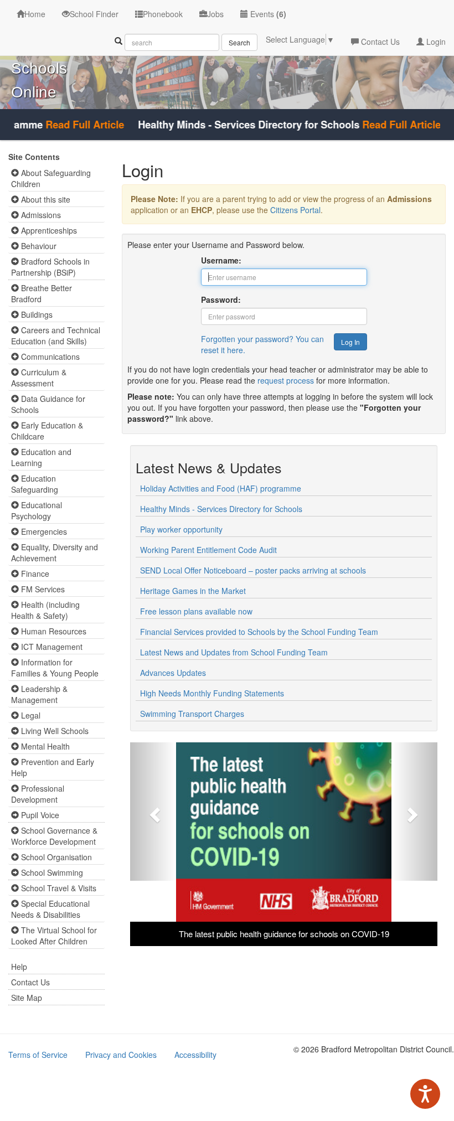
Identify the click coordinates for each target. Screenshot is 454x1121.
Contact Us (379, 41)
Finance (34, 573)
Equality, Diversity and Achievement (54, 552)
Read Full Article (72, 124)
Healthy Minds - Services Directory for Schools (221, 508)
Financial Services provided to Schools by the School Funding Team (259, 631)
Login (435, 41)
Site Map (26, 997)
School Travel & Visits (57, 887)
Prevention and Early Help (52, 767)
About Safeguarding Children (51, 178)
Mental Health (44, 746)
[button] (153, 811)
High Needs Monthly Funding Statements (212, 693)
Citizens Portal (295, 209)
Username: (221, 260)
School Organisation (55, 856)
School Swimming (51, 872)
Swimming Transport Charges (192, 713)
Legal (29, 715)
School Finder (94, 13)
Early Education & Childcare (47, 431)
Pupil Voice (39, 814)
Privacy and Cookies (121, 1054)
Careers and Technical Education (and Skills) (55, 335)
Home (34, 13)
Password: (221, 299)
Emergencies (43, 531)
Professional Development (37, 794)
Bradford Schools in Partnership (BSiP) (50, 267)
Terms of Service (38, 1054)
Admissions (40, 214)
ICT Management (50, 646)
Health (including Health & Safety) (45, 610)
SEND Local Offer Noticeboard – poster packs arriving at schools (253, 570)
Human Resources (52, 631)
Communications (49, 356)
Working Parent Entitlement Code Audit (208, 549)
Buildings (36, 314)
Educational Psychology (36, 510)
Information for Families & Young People (55, 668)
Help (19, 966)
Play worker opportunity (181, 529)
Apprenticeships (48, 230)
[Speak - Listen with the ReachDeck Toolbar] (425, 1094)
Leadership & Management (39, 694)
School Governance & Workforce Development (54, 836)
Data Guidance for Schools (48, 404)
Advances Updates (173, 672)
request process (285, 380)
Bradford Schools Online (41, 68)
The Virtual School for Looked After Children (54, 935)
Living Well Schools (54, 730)
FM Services (42, 589)
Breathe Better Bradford (41, 293)
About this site (44, 199)
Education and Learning (41, 457)
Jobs (215, 13)
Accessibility (195, 1054)
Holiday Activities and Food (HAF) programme (220, 488)
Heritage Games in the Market (193, 590)
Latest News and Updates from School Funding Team (234, 652)
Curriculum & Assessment (38, 377)
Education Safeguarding (34, 484)
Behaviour (37, 245)
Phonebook (163, 13)
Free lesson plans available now (196, 611)
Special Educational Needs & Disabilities (50, 909)
